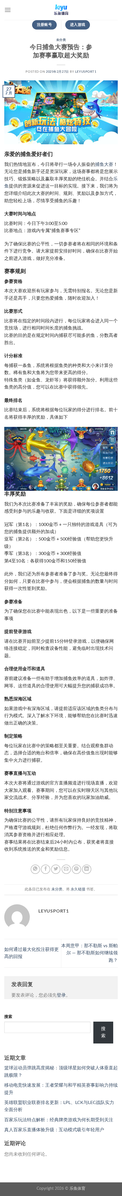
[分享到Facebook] (45, 869)
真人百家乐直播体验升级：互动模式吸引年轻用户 (54, 1130)
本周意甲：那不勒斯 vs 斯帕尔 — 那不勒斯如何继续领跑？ (89, 953)
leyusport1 (85, 71)
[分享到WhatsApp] (35, 869)
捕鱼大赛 (104, 164)
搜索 (8, 1017)
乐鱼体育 (77, 1188)
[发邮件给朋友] (66, 869)
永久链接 (78, 889)
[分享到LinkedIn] (86, 869)
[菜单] (7, 10)
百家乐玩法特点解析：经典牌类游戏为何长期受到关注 (58, 1120)
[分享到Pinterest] (76, 869)
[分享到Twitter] (55, 869)
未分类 (61, 39)
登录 (61, 995)
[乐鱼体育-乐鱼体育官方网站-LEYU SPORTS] (61, 10)
